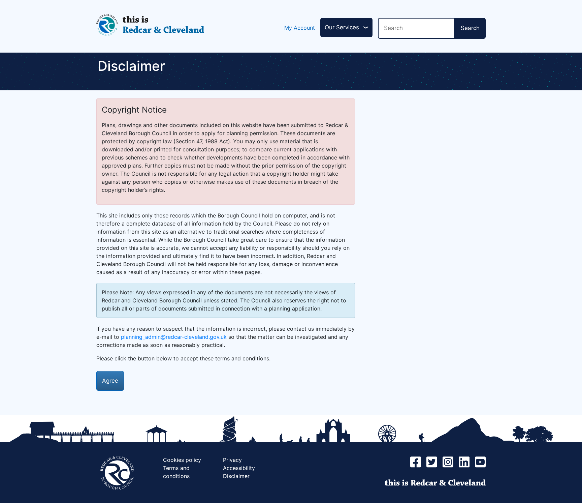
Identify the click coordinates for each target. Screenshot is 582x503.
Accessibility (239, 468)
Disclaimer (236, 476)
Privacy (232, 459)
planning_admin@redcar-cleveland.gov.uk (174, 336)
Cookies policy (182, 459)
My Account (299, 27)
